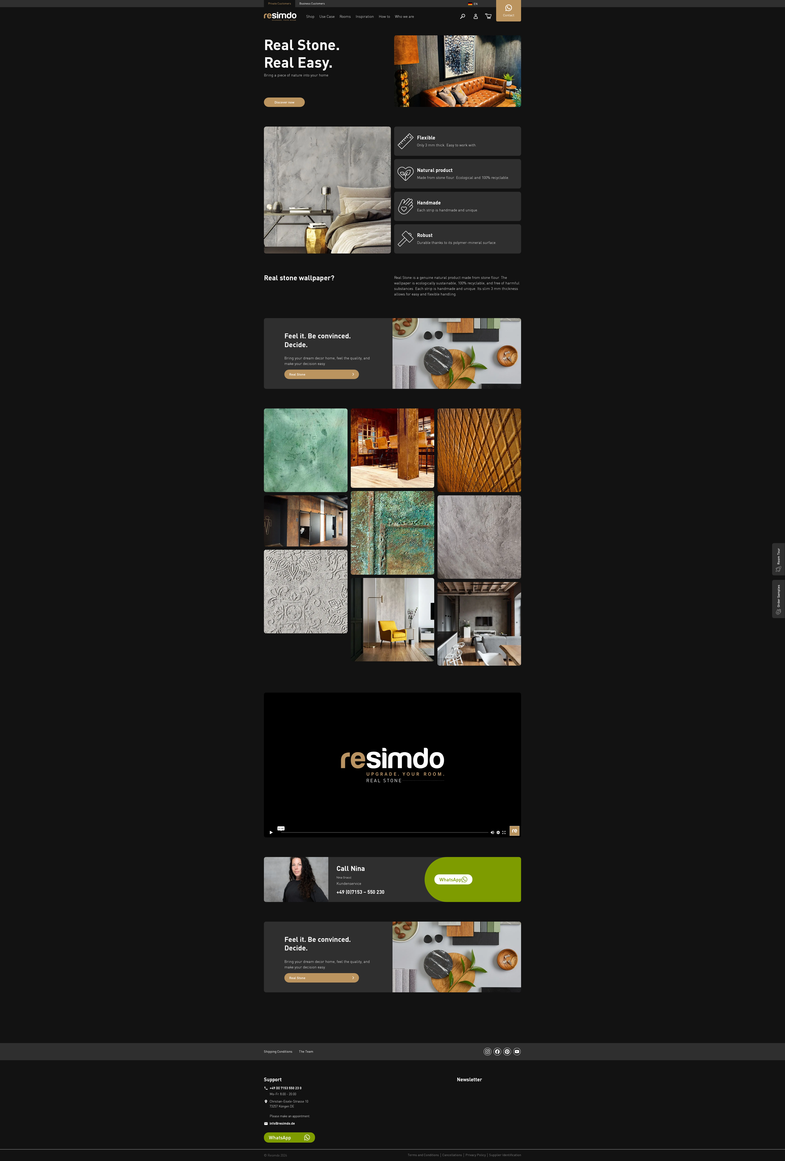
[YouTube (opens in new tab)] (517, 1052)
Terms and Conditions (423, 1155)
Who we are (404, 16)
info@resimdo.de (282, 1123)
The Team (306, 1051)
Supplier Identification (505, 1155)
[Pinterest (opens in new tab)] (507, 1052)
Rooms (345, 16)
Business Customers (312, 3)
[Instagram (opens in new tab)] (487, 1052)
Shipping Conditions (278, 1051)
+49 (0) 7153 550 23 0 (286, 1088)
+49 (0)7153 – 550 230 (360, 892)
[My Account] (476, 16)
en (476, 4)
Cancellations (452, 1155)
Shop (310, 16)
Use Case (327, 16)
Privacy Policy (475, 1155)
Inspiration (365, 16)
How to (384, 16)
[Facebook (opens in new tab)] (497, 1052)
